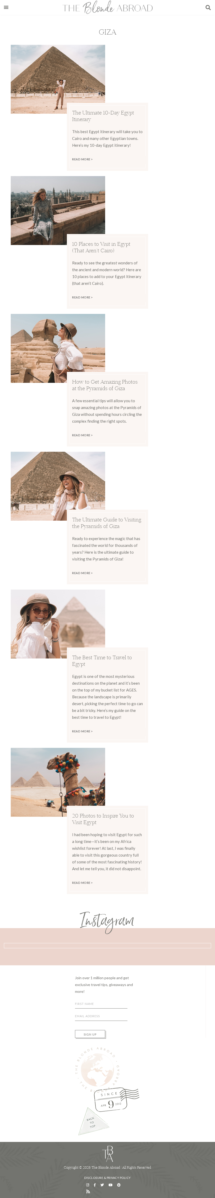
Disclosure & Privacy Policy (107, 1177)
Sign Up (90, 1034)
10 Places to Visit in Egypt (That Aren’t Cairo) (101, 247)
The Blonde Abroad (107, 7)
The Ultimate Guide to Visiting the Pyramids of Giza (106, 522)
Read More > (82, 159)
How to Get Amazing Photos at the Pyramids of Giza (105, 384)
